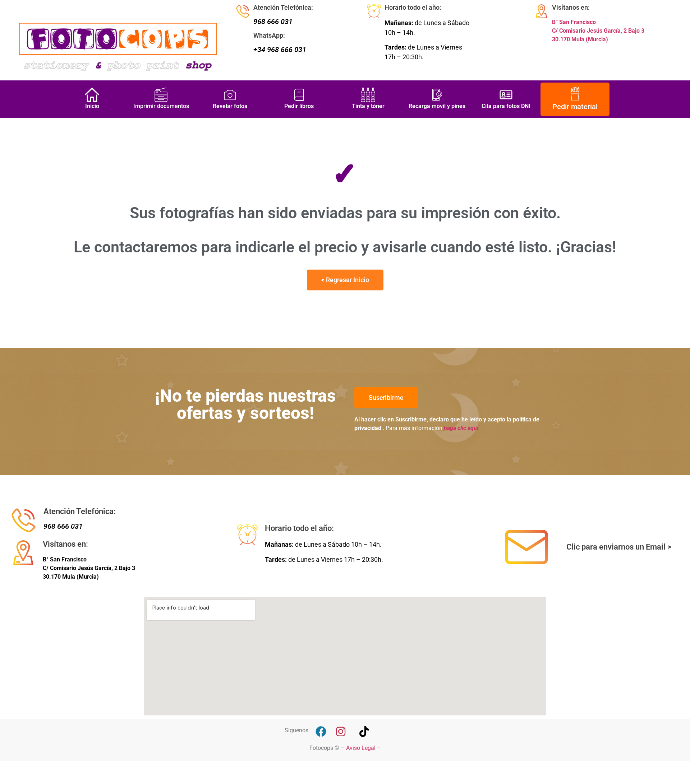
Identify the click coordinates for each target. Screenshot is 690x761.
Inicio (92, 106)
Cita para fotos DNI (506, 106)
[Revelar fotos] (230, 95)
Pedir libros (299, 106)
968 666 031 (273, 21)
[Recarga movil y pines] (437, 95)
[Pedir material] (575, 94)
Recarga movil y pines (437, 106)
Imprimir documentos (161, 106)
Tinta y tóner (368, 106)
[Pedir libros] (299, 95)
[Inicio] (92, 95)
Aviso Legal (361, 747)
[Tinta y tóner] (368, 95)
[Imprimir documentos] (161, 95)
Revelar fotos (230, 106)
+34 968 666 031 (279, 49)
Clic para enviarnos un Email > (618, 546)
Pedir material (575, 106)
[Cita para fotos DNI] (506, 95)
